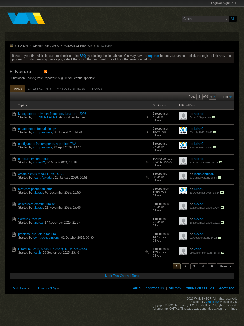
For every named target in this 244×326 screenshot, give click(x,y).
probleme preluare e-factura (37, 234)
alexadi (199, 114)
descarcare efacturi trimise (36, 204)
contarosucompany (46, 237)
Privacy (175, 288)
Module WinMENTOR (78, 45)
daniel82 (39, 162)
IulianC (198, 129)
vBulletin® (212, 302)
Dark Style (20, 288)
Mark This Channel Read (122, 276)
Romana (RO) (47, 288)
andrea (38, 222)
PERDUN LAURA (45, 117)
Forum (23, 45)
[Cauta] (233, 19)
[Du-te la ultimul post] (213, 117)
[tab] (17, 88)
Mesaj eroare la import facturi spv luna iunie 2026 (52, 114)
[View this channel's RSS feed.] (45, 71)
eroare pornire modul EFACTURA (41, 174)
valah (37, 252)
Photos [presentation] (96, 88)
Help (137, 288)
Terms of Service (200, 288)
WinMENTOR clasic (46, 45)
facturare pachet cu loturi (35, 189)
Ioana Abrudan (43, 177)
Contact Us (155, 288)
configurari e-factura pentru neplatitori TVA (47, 144)
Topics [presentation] (17, 88)
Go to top (226, 288)
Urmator (225, 266)
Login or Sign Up (222, 3)
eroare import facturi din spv (37, 129)
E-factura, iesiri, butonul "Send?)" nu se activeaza (52, 249)
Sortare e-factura (29, 219)
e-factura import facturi (33, 159)
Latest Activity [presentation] (39, 88)
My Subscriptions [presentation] (71, 88)
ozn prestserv (42, 132)
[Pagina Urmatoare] (214, 96)
